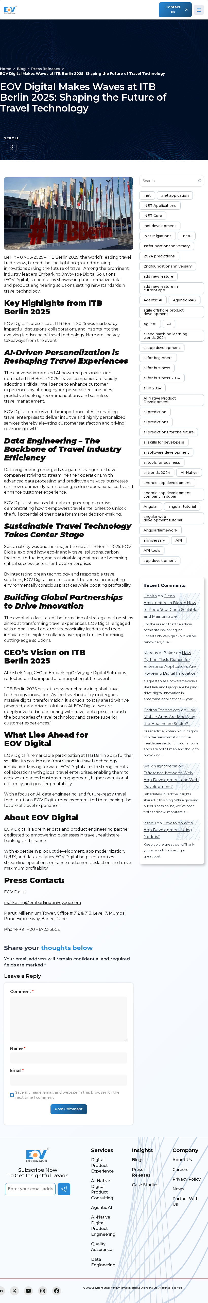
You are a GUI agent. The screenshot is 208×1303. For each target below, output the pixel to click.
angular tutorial (182, 506)
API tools (152, 550)
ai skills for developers (164, 442)
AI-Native (189, 472)
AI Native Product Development (160, 400)
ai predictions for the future (169, 432)
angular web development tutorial (163, 518)
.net (147, 195)
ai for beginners (158, 358)
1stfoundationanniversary (167, 246)
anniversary (154, 540)
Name (17, 1048)
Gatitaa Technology (162, 710)
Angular (151, 506)
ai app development (162, 347)
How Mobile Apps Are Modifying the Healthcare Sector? (170, 717)
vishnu (149, 823)
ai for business (157, 368)
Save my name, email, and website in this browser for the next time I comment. (67, 1095)
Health (150, 595)
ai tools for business (162, 462)
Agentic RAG (184, 300)
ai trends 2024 (157, 472)
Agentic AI (153, 300)
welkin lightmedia (160, 766)
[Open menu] (199, 10)
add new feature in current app (161, 288)
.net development (160, 226)
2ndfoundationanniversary (168, 266)
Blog (21, 69)
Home (5, 69)
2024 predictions (159, 256)
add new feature (158, 276)
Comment (22, 991)
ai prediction (155, 412)
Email (17, 1070)
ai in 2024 (152, 388)
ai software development (166, 452)
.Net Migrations (157, 236)
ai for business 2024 (162, 378)
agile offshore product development (164, 312)
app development (160, 560)
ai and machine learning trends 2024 (165, 336)
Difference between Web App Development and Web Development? (171, 779)
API (179, 540)
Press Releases (45, 69)
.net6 (187, 236)
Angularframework (160, 530)
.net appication (175, 195)
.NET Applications (160, 205)
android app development (167, 482)
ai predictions (156, 422)
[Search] (200, 180)
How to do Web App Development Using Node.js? (168, 830)
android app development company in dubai (167, 495)
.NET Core (153, 215)
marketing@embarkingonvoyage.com (42, 902)
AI (169, 324)
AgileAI (150, 324)
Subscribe (64, 1189)
